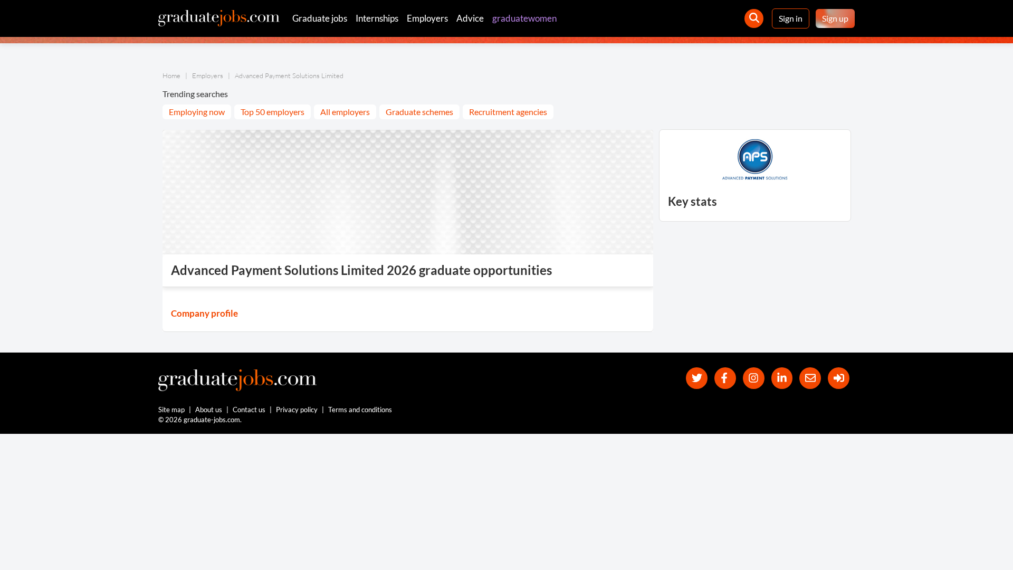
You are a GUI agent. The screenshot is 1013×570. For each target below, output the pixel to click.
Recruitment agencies (508, 112)
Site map (171, 409)
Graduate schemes (419, 112)
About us (208, 409)
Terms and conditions (360, 409)
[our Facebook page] (725, 378)
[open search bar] (753, 18)
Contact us (249, 409)
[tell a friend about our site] (810, 378)
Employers (427, 18)
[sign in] (838, 378)
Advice (470, 18)
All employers (345, 112)
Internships (377, 18)
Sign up (835, 18)
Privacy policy (297, 409)
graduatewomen (524, 18)
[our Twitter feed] (697, 378)
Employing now (197, 112)
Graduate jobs (319, 18)
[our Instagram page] (753, 378)
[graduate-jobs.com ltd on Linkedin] (782, 378)
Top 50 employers (272, 112)
